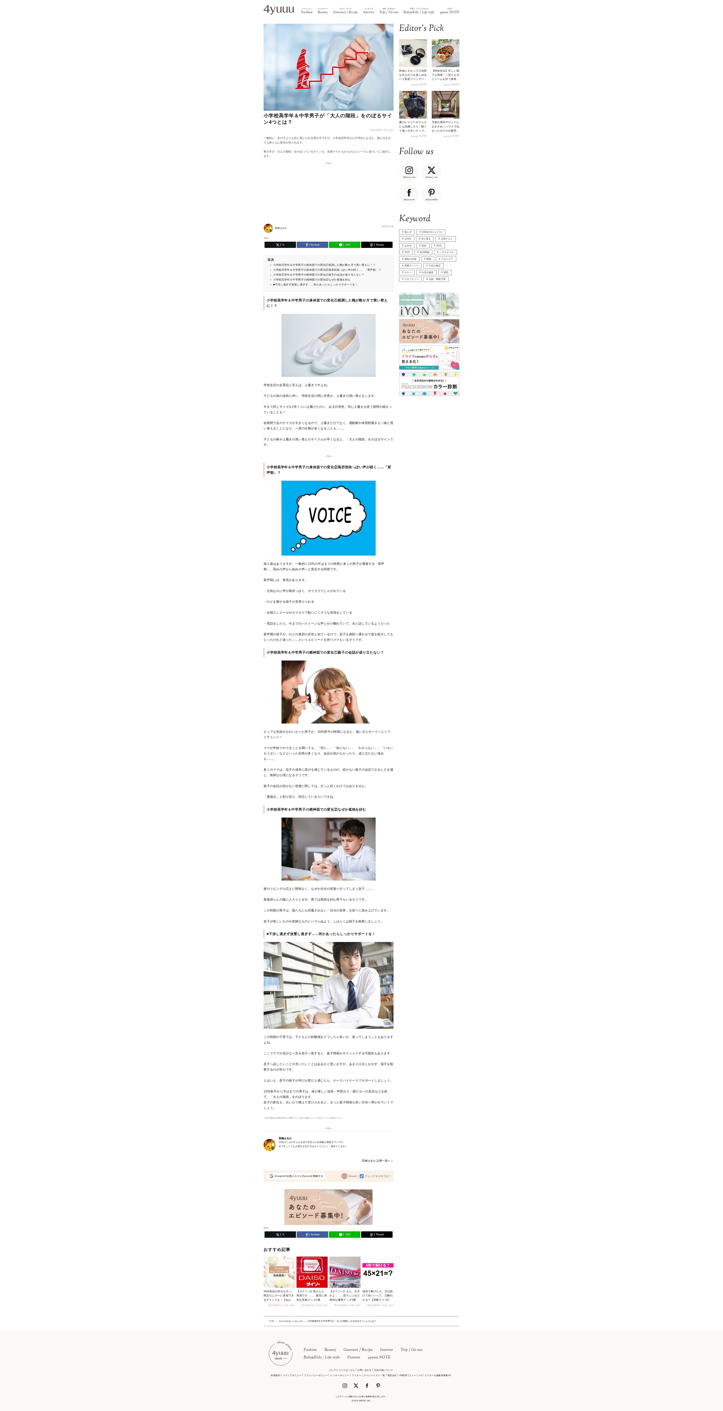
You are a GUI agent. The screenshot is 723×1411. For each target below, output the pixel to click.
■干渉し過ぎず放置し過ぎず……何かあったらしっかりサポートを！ (315, 284)
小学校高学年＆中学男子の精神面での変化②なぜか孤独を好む (312, 279)
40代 (439, 245)
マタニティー (412, 279)
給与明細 (424, 252)
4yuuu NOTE (379, 1357)
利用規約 (275, 1375)
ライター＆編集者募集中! (437, 1375)
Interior (386, 1350)
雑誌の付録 (410, 259)
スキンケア (447, 259)
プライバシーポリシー (316, 1375)
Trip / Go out (412, 1350)
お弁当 (408, 245)
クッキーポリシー (339, 1375)
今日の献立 (435, 265)
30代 (407, 252)
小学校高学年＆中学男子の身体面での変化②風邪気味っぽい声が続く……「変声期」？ (327, 269)
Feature (353, 1357)
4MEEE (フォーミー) (410, 1375)
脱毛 (446, 272)
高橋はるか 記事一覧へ (376, 1160)
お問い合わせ (364, 1370)
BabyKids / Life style (322, 1357)
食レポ (408, 232)
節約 (424, 245)
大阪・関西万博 (437, 279)
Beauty (330, 1350)
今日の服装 (428, 272)
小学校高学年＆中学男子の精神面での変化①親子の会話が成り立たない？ (319, 274)
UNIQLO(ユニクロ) (432, 232)
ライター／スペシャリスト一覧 (368, 1375)
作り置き (426, 239)
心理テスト (447, 239)
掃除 (428, 259)
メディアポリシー (292, 1375)
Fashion (310, 1350)
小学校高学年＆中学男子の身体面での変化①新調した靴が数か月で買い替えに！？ (324, 264)
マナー (408, 272)
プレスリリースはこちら (342, 1370)
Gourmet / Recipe (358, 1350)
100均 (408, 239)
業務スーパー (412, 265)
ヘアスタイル (446, 252)
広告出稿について (383, 1370)
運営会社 (392, 1375)
